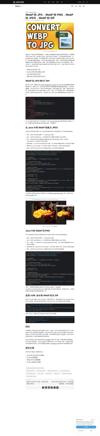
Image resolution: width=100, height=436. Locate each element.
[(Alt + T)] (21, 6)
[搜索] (87, 2)
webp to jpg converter (52, 370)
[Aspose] (18, 2)
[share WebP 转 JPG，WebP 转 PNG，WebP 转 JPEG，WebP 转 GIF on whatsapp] (55, 388)
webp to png (49, 373)
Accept (86, 427)
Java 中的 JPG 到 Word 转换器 (35, 355)
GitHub (44, 341)
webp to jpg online (41, 370)
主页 (27, 12)
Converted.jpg (30, 195)
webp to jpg (40, 373)
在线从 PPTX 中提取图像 (33, 359)
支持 (53, 2)
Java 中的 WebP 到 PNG (33, 74)
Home (17, 6)
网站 (57, 2)
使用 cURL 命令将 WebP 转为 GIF (36, 76)
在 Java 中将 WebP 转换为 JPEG (36, 72)
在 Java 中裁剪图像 (32, 357)
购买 (49, 2)
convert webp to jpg (64, 370)
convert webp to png (31, 376)
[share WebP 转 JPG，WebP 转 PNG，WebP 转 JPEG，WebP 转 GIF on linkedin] (46, 388)
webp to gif (56, 373)
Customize (81, 430)
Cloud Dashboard (55, 121)
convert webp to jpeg (66, 373)
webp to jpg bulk (30, 370)
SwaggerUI (48, 339)
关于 (62, 2)
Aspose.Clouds (32, 12)
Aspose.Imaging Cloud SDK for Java (51, 84)
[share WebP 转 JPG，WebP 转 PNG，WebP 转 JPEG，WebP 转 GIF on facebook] (52, 388)
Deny (91, 430)
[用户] (83, 2)
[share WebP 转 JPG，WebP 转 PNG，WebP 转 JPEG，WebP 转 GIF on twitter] (43, 388)
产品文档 (63, 334)
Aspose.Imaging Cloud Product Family (35, 368)
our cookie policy (89, 424)
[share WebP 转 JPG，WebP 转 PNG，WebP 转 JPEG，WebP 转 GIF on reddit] (49, 388)
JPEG (43, 56)
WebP (27, 54)
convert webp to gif (31, 373)
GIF (51, 56)
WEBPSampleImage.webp (55, 193)
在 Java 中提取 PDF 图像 (34, 362)
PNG (47, 56)
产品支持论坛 (53, 343)
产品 (45, 2)
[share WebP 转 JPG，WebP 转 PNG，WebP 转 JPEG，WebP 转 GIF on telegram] (57, 388)
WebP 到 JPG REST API (33, 69)
